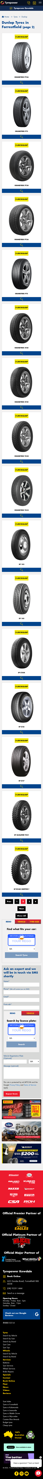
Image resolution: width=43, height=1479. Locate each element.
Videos (6, 1390)
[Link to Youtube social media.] (26, 1474)
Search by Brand (9, 1341)
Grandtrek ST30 (21, 402)
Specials (7, 1374)
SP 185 (21, 618)
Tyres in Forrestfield (10, 1404)
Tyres (5, 1332)
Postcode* (8, 1004)
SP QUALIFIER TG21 (21, 835)
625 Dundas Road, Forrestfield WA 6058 (23, 1282)
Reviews (7, 1393)
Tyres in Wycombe (10, 1416)
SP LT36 (21, 727)
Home (6, 17)
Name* (6, 981)
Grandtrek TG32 (21, 510)
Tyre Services (8, 1365)
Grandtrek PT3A (21, 239)
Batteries (6, 1363)
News (5, 1387)
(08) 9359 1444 (14, 1288)
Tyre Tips (6, 1347)
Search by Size (9, 1338)
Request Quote (12, 1094)
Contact (6, 1378)
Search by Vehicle (10, 1335)
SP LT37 (21, 781)
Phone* (16, 989)
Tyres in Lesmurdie (10, 1410)
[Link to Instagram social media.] (21, 1474)
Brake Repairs (8, 1371)
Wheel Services (9, 1368)
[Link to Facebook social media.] (16, 1474)
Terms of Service (30, 1085)
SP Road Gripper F (21, 889)
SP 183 (21, 564)
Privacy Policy (15, 1085)
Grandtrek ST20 (21, 348)
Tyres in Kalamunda (10, 1407)
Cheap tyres (7, 1425)
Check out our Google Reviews (15, 1314)
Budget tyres (7, 1422)
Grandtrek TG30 (21, 456)
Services (7, 1359)
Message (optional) (11, 1066)
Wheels (6, 1350)
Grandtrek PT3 (21, 131)
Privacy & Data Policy (16, 1468)
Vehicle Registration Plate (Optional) (13, 1057)
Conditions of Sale (30, 1468)
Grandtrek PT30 (22, 185)
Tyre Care (6, 1344)
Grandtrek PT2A (21, 77)
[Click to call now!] (28, 3)
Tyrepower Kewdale (23, 8)
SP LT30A (21, 673)
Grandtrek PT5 (21, 294)
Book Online (9, 1381)
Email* (6, 996)
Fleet (5, 1384)
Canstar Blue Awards (11, 1419)
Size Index (7, 1401)
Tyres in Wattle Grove (11, 1413)
